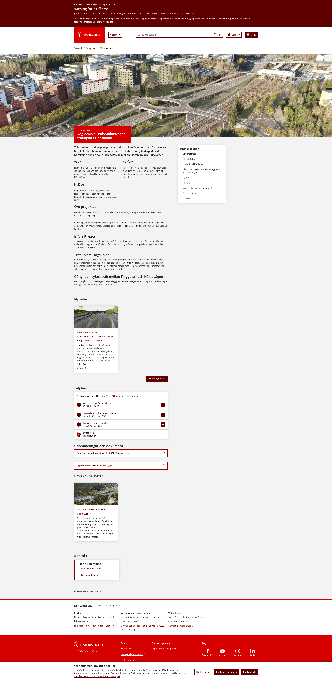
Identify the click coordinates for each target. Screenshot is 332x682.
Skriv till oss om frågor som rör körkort (93, 625)
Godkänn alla (249, 672)
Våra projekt (91, 48)
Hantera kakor (203, 672)
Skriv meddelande (89, 575)
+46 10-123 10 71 (95, 568)
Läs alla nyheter (156, 378)
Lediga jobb (126, 660)
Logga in (236, 34)
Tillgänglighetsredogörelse (165, 648)
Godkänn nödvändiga (226, 672)
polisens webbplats (103, 21)
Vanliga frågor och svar (132, 654)
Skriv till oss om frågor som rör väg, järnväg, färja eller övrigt (142, 627)
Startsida (78, 48)
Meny (253, 34)
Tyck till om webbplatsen (180, 625)
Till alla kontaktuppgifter (106, 605)
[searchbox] (174, 35)
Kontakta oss (127, 648)
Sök (219, 34)
